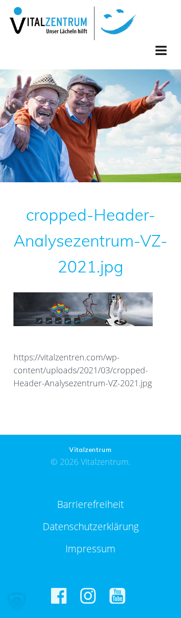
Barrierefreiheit (90, 504)
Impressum (90, 548)
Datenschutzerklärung (91, 526)
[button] (16, 601)
